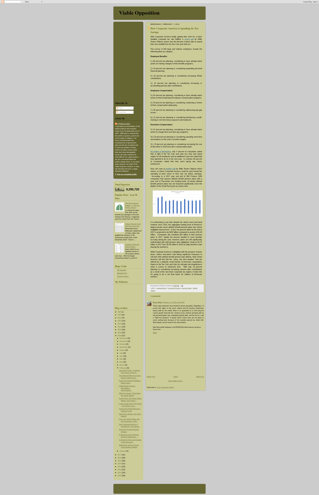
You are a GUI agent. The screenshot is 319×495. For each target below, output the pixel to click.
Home (176, 377)
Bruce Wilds (157, 302)
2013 (120, 467)
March (122, 365)
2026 (120, 312)
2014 (120, 464)
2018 (120, 336)
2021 (120, 327)
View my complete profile (127, 174)
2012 (120, 470)
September (124, 347)
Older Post (200, 377)
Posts (120, 108)
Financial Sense (123, 276)
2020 (120, 330)
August (122, 350)
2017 (120, 455)
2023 (120, 321)
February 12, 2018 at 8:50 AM (173, 302)
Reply (155, 333)
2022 (120, 324)
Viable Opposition (139, 12)
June (121, 356)
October (123, 344)
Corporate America (174, 288)
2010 (120, 476)
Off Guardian (121, 270)
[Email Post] (182, 286)
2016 (120, 458)
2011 (120, 473)
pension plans (187, 288)
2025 (120, 315)
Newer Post (151, 377)
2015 (120, 461)
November (123, 341)
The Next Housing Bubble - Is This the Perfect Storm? (132, 205)
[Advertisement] (122, 61)
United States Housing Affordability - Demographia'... (127, 388)
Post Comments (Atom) (165, 387)
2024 (120, 318)
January (123, 451)
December (123, 338)
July (121, 353)
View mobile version (175, 381)
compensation (161, 288)
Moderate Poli (122, 273)
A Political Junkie (124, 124)
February (123, 368)
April (121, 362)
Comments (122, 112)
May (121, 359)
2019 (120, 333)
